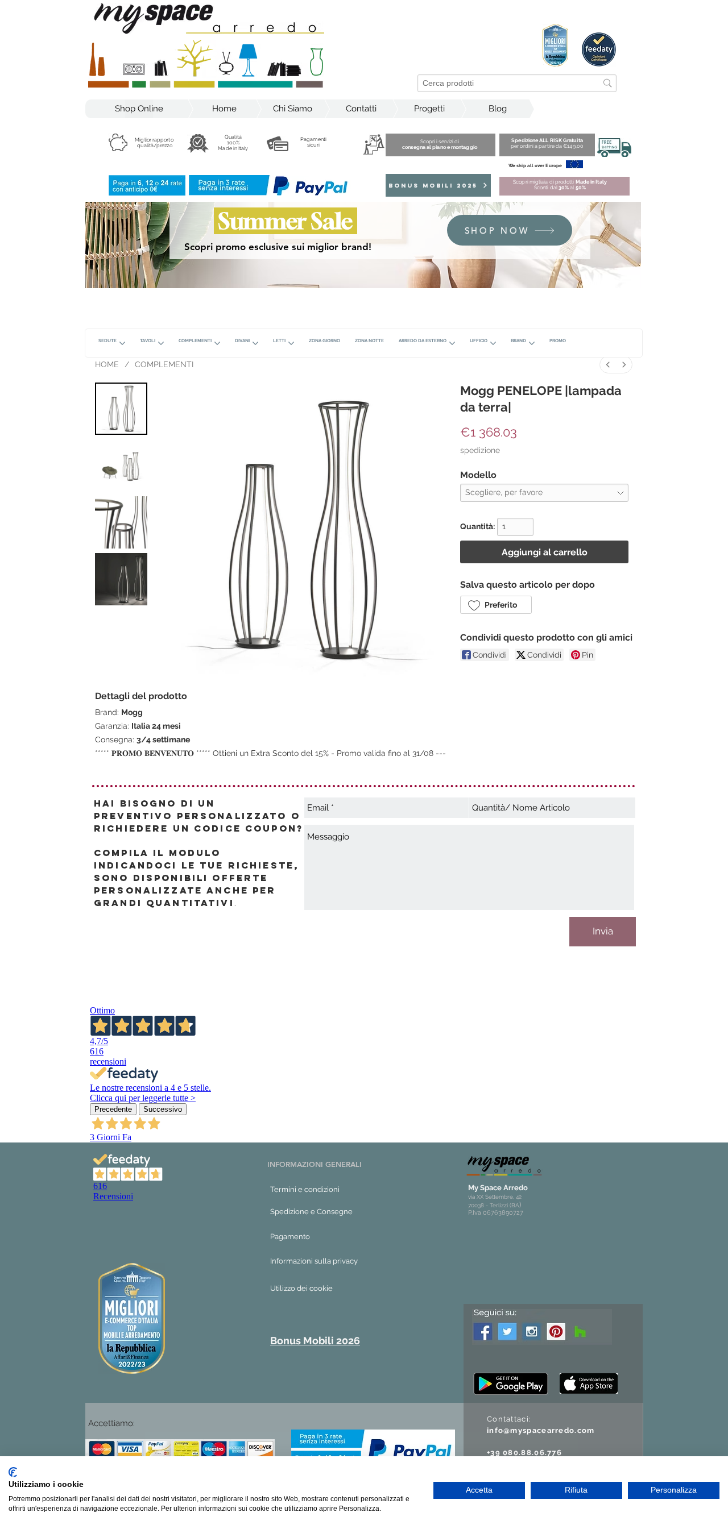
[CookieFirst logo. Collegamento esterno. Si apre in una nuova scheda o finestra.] (13, 1472)
